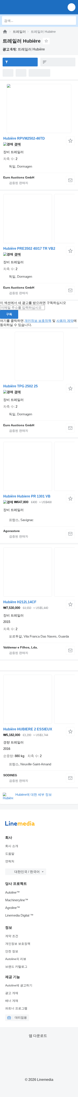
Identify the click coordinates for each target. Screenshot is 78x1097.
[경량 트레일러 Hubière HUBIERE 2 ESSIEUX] (39, 699)
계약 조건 (11, 936)
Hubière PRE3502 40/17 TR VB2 (29, 248)
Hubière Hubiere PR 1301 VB (26, 496)
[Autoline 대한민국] (28, 7)
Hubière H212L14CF (19, 602)
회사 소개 (11, 846)
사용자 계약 (64, 320)
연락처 (9, 861)
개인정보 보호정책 (37, 320)
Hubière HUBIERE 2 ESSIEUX (27, 729)
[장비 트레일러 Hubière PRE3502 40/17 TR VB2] (39, 218)
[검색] (71, 20)
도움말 (9, 853)
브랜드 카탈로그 (16, 966)
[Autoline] (5, 31)
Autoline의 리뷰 (15, 959)
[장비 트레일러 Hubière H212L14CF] (39, 572)
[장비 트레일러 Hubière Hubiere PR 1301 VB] (39, 466)
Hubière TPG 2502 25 (20, 386)
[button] (71, 7)
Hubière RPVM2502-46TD (24, 138)
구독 (9, 314)
